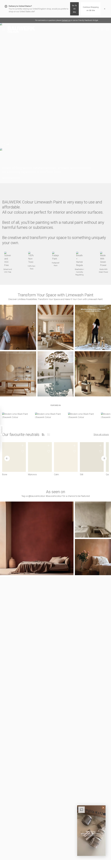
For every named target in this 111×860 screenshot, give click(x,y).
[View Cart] (107, 29)
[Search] (89, 29)
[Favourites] (96, 29)
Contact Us (43, 20)
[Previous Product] (7, 458)
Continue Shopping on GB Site (90, 8)
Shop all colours (101, 434)
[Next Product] (104, 458)
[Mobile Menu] (4, 29)
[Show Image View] (48, 434)
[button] (55, 327)
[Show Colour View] (43, 434)
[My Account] (102, 29)
